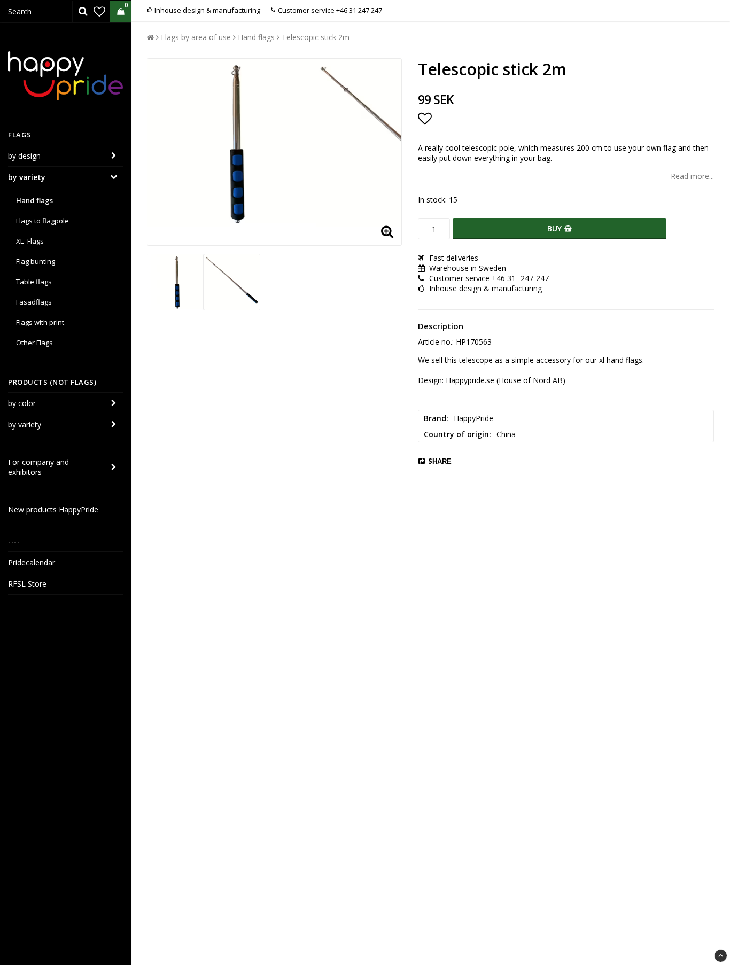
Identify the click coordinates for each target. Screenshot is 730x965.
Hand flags (34, 200)
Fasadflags (34, 302)
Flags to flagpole (42, 220)
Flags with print (40, 322)
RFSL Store (27, 584)
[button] (99, 11)
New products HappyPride (53, 509)
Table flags (34, 281)
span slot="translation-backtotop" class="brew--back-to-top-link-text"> (720, 955)
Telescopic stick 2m (316, 37)
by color (22, 403)
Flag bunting (35, 261)
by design (24, 156)
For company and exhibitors (38, 467)
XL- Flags (30, 241)
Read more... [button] (692, 176)
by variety (26, 177)
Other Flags (34, 342)
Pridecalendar (31, 562)
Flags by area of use (196, 37)
